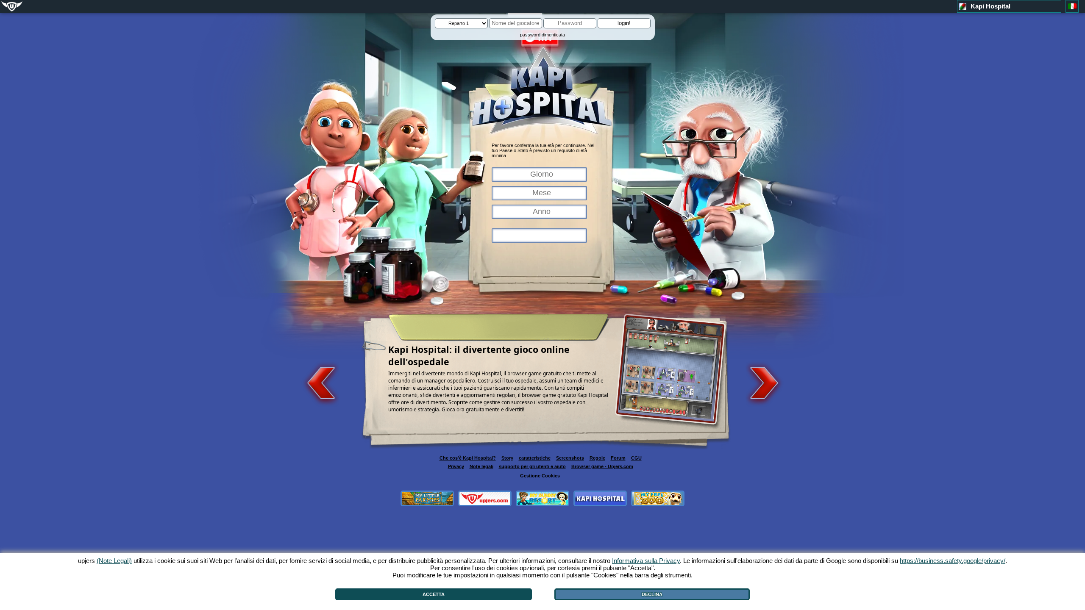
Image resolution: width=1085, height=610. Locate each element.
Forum (618, 457)
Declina (652, 594)
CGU (636, 457)
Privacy (456, 466)
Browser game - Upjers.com (602, 466)
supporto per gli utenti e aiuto (532, 466)
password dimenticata (542, 34)
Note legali (481, 466)
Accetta (434, 594)
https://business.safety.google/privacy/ (952, 560)
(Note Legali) (114, 560)
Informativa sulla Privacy (646, 560)
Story (507, 457)
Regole (597, 457)
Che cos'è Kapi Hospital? (468, 457)
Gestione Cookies (540, 475)
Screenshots (570, 457)
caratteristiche (535, 457)
